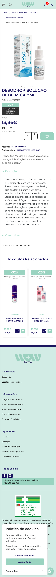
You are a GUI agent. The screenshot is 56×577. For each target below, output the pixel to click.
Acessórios (34, 13)
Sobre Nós (6, 377)
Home (5, 13)
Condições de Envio (11, 456)
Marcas (5, 437)
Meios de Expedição (11, 447)
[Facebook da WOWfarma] (4, 476)
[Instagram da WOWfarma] (10, 476)
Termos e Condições (11, 419)
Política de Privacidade (12, 404)
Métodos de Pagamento (13, 451)
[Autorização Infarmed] (28, 506)
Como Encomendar (11, 414)
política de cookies (31, 546)
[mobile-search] (10, 4)
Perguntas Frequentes (12, 399)
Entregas (6, 442)
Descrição (11, 171)
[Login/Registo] (51, 4)
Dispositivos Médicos (15, 18)
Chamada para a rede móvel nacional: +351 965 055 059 (21, 481)
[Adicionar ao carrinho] (23, 331)
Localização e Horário (12, 382)
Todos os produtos (19, 13)
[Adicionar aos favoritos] (17, 331)
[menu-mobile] (3, 4)
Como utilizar (13, 235)
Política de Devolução (12, 409)
